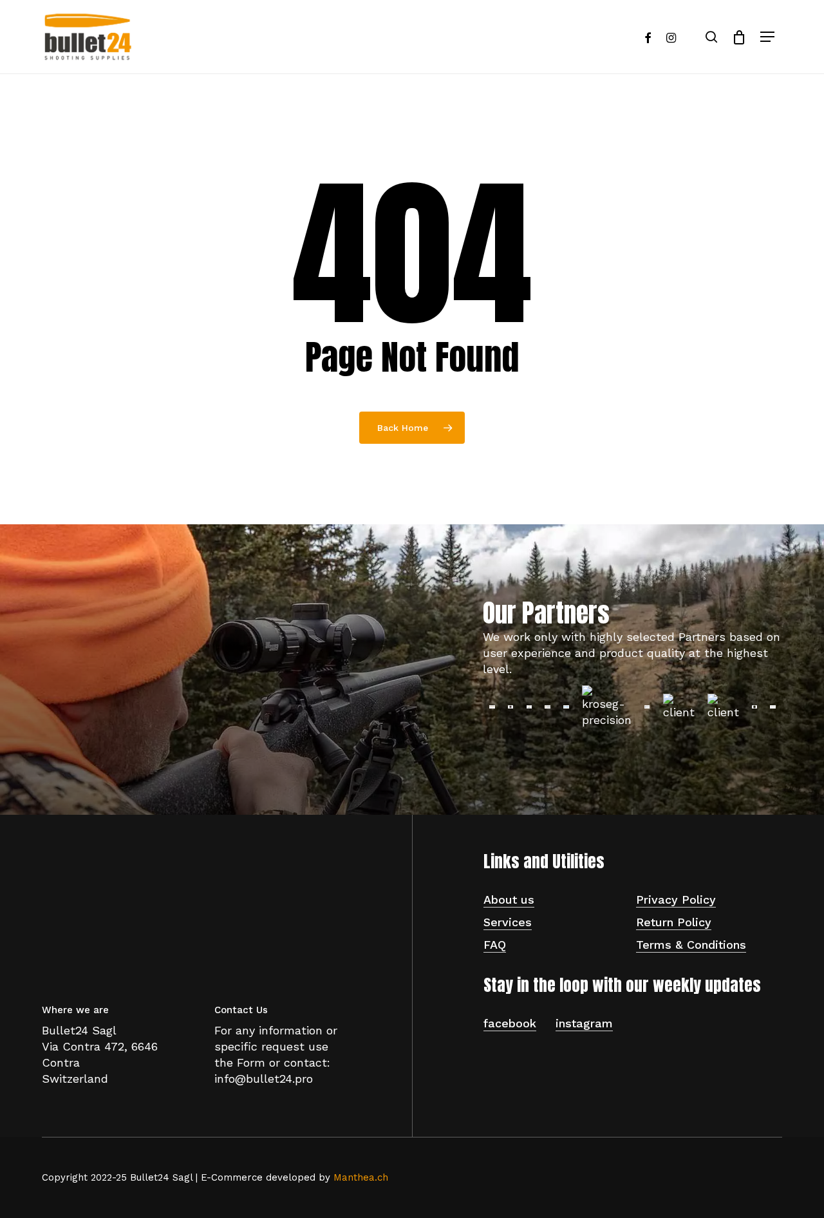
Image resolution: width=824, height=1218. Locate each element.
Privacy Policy (676, 899)
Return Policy (673, 922)
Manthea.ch (360, 1177)
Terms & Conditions (691, 944)
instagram (584, 1023)
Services (507, 922)
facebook (509, 1023)
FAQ (494, 944)
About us (508, 899)
